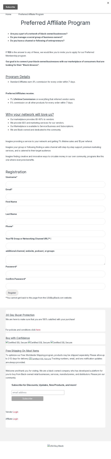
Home (8, 14)
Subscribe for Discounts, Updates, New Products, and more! (44, 385)
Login (15, 412)
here (38, 329)
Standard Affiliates (18, 82)
